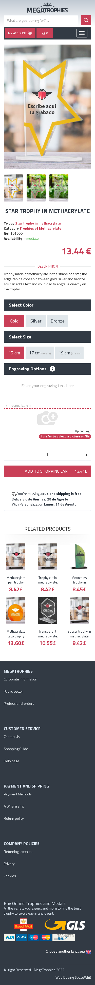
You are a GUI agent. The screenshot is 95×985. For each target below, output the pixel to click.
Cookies (10, 875)
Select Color (21, 305)
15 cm (14, 352)
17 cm (40, 352)
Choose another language (66, 951)
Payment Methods (18, 794)
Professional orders (19, 703)
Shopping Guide (16, 748)
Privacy (9, 863)
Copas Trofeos (47, 8)
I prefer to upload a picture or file (65, 436)
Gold (14, 320)
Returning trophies (18, 851)
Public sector (13, 691)
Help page (11, 760)
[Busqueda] (86, 20)
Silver (36, 320)
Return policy (14, 818)
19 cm (69, 352)
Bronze (58, 320)
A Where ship (14, 806)
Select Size (20, 337)
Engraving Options (28, 369)
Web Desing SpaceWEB (73, 977)
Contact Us (12, 736)
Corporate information (20, 679)
